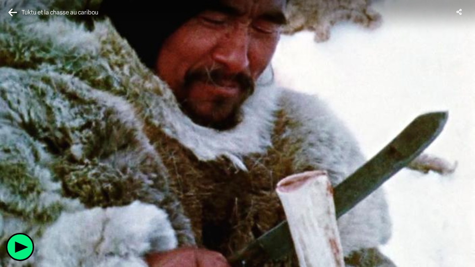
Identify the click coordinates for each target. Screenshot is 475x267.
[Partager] (459, 11)
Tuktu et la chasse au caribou (60, 12)
